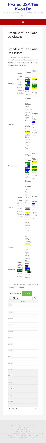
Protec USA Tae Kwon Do (23, 7)
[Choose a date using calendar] (14, 298)
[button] (36, 408)
